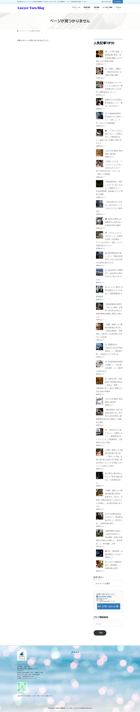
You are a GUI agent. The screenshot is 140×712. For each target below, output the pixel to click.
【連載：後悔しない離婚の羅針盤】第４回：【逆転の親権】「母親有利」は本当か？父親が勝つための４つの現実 (109, 330)
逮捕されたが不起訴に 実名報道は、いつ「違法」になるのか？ (114, 103)
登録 (100, 633)
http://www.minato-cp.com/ (29, 678)
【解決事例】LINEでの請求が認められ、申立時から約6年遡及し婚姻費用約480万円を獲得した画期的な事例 (109, 416)
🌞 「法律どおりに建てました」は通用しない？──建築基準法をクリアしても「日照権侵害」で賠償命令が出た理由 (109, 436)
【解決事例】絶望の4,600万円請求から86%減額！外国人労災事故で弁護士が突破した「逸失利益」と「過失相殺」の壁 (109, 537)
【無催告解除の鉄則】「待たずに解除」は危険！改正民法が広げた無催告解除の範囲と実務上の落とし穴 (109, 310)
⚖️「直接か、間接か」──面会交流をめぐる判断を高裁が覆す (114, 72)
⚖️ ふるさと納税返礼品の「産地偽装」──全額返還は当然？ (113, 565)
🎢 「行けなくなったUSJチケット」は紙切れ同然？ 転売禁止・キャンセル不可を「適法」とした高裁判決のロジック (109, 239)
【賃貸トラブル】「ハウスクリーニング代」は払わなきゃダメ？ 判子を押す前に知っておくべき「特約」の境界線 (109, 167)
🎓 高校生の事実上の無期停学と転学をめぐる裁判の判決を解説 (113, 222)
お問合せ (118, 1)
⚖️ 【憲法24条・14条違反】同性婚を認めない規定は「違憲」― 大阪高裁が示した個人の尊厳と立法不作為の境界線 (109, 385)
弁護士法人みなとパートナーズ (25, 664)
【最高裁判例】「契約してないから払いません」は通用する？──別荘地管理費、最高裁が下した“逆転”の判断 (109, 188)
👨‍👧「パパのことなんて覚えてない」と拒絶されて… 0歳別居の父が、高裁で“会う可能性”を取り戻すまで (109, 137)
